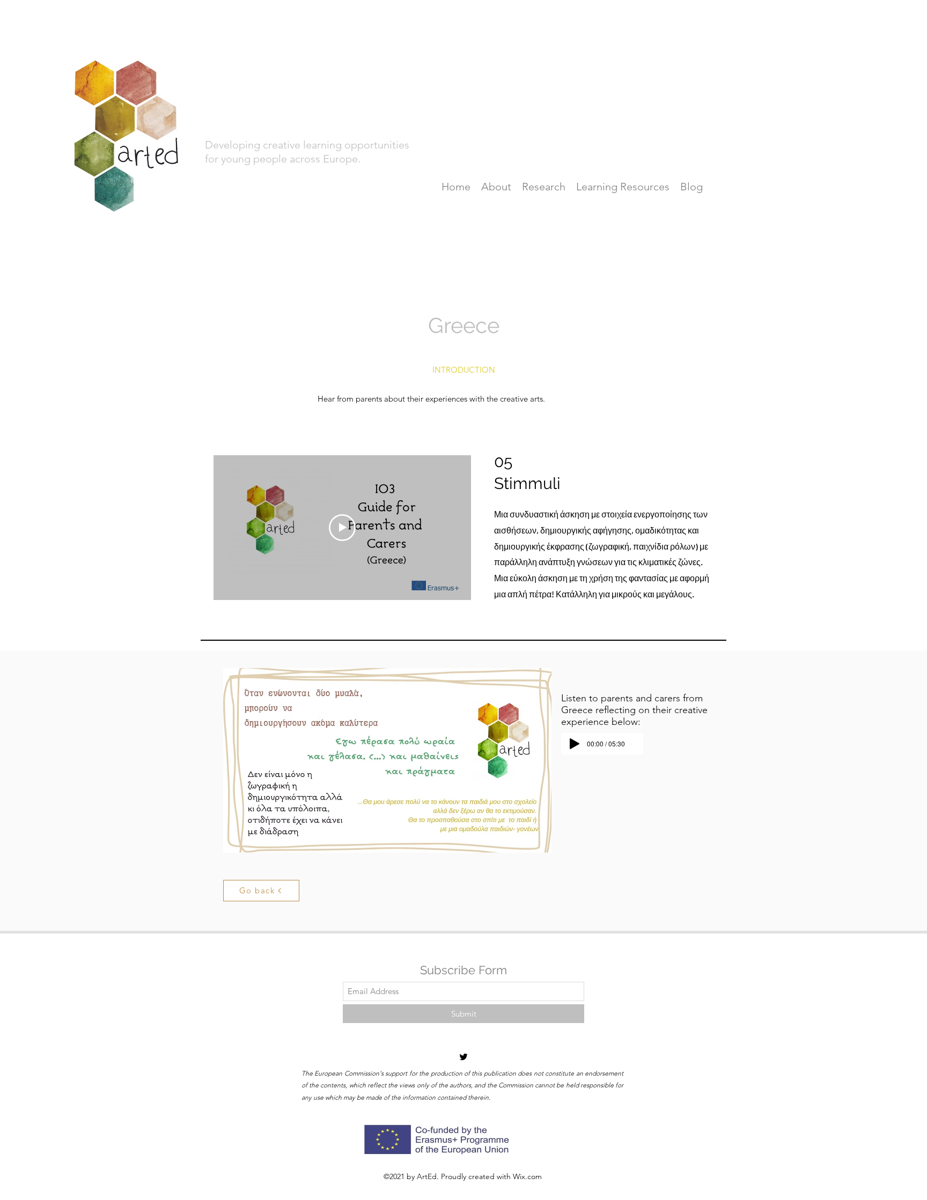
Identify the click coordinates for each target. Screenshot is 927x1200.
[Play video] (342, 527)
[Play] (574, 743)
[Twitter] (463, 1056)
